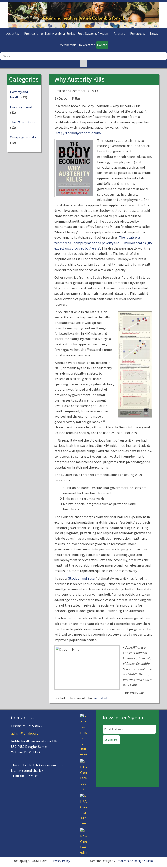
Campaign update (23, 137)
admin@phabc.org (24, 733)
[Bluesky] (83, 735)
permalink (100, 698)
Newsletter (87, 45)
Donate (102, 45)
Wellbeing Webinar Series (58, 34)
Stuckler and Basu (81, 578)
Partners (119, 34)
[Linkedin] (83, 841)
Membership (68, 45)
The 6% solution (22, 122)
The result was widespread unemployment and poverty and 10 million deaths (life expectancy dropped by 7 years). (103, 242)
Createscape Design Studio (134, 861)
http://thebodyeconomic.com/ (78, 133)
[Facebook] (83, 775)
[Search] (83, 63)
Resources (137, 34)
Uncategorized (21, 107)
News (154, 34)
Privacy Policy (61, 861)
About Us (13, 34)
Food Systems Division (93, 34)
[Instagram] (83, 809)
